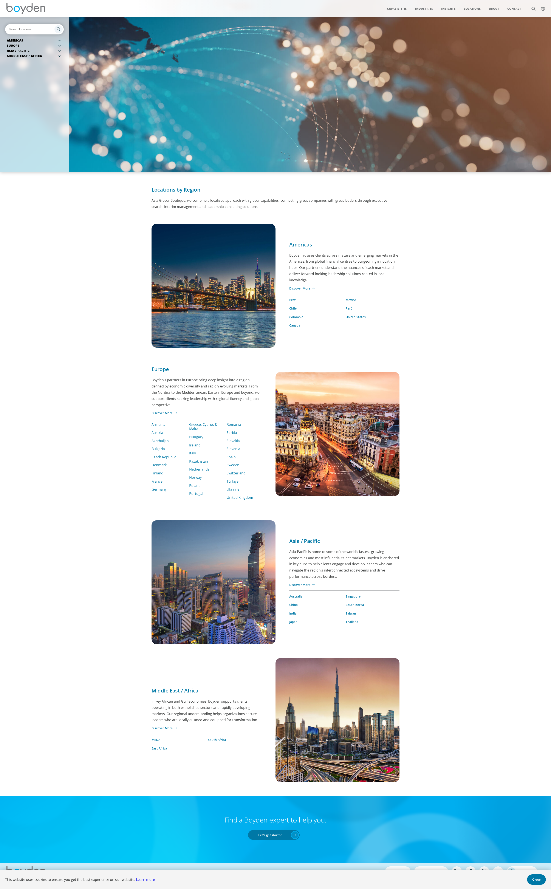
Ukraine (233, 489)
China (293, 605)
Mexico (351, 300)
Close (536, 879)
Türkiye (232, 481)
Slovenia (233, 448)
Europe (13, 45)
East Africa (159, 748)
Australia (295, 596)
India (293, 613)
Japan (293, 622)
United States (356, 317)
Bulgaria (158, 448)
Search (533, 8)
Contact (514, 9)
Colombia (296, 317)
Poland (195, 485)
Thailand (352, 622)
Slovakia (233, 440)
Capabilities (397, 9)
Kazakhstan (198, 461)
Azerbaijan (160, 440)
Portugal (196, 493)
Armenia (158, 424)
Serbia (232, 432)
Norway (195, 477)
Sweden (233, 465)
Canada (294, 325)
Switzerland (236, 473)
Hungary (196, 437)
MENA (156, 740)
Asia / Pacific (18, 51)
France (157, 481)
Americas (15, 40)
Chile (293, 308)
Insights (448, 9)
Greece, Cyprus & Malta (203, 426)
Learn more (145, 879)
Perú (349, 308)
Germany (159, 489)
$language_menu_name (543, 8)
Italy (192, 453)
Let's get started (270, 835)
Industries (424, 9)
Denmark (159, 465)
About (494, 9)
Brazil (293, 300)
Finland (157, 473)
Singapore (353, 596)
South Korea (355, 605)
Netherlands (199, 469)
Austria (157, 432)
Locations (472, 9)
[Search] (34, 29)
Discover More (299, 288)
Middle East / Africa (24, 56)
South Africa (217, 740)
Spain (231, 457)
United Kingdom (240, 497)
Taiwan (351, 613)
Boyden (26, 8)
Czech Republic (164, 457)
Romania (234, 424)
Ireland (195, 445)
